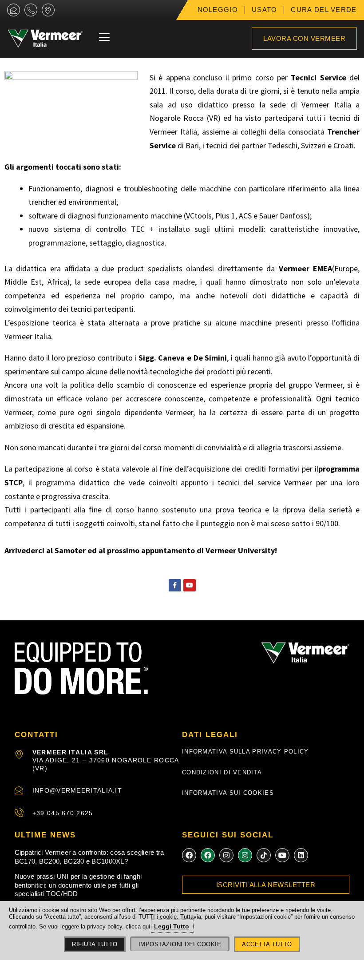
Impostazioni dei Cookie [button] (180, 944)
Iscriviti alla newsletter (266, 885)
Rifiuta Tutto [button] (95, 944)
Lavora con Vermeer (304, 38)
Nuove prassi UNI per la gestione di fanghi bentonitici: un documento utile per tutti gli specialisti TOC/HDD (78, 885)
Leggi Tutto (171, 926)
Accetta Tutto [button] (267, 944)
